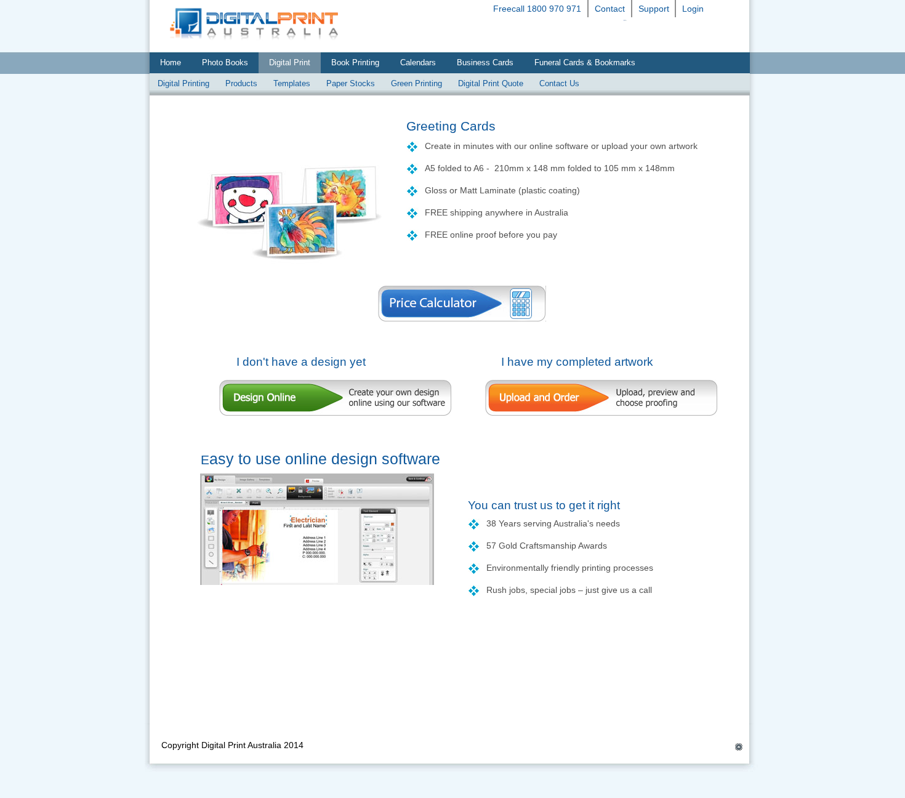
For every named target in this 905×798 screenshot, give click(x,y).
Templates (291, 83)
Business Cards (485, 62)
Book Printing (355, 62)
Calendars (418, 62)
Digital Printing (183, 83)
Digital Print (289, 62)
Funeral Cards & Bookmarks (584, 62)
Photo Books (225, 62)
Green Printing (416, 83)
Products (241, 83)
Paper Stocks (350, 83)
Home (170, 62)
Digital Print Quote (490, 83)
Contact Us (559, 83)
